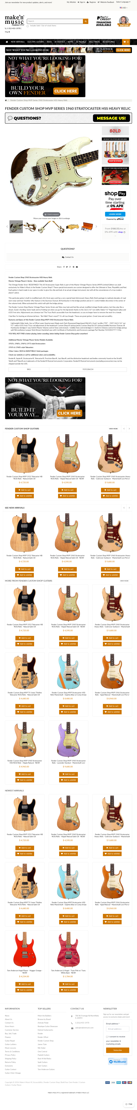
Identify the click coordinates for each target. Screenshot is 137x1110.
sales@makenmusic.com (84, 1022)
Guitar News (16, 1080)
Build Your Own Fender (69, 1077)
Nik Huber (42, 1043)
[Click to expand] (51, 166)
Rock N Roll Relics (44, 1053)
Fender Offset (43, 1032)
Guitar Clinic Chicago (13, 1068)
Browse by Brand (44, 1014)
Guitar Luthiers (10, 1039)
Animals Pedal (43, 1017)
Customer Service (12, 1025)
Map (7, 27)
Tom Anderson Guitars (46, 1064)
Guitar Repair (10, 1035)
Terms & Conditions (12, 1046)
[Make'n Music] (15, 9)
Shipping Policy (10, 1053)
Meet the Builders (44, 1010)
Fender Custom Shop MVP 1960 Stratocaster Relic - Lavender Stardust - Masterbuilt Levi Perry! (68, 758)
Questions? (68, 243)
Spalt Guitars (42, 1057)
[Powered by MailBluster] (117, 1056)
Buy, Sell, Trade (10, 1028)
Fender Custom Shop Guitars (22, 423)
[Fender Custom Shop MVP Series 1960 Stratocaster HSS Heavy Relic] (16, 221)
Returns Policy (10, 1057)
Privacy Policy (10, 1050)
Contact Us (69, 252)
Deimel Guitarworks (45, 1025)
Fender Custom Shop (46, 1035)
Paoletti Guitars (44, 1050)
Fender (40, 1028)
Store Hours (9, 1021)
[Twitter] (67, 262)
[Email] (77, 262)
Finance (8, 1032)
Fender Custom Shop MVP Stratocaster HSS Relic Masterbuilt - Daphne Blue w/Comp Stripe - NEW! (68, 690)
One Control (42, 1046)
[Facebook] (64, 262)
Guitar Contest (10, 1064)
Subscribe (117, 1045)
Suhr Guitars (42, 1061)
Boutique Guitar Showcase (48, 1021)
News (7, 1010)
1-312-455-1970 (13, 23)
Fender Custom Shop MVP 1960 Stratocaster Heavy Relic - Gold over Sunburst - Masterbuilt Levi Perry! (112, 622)
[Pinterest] (74, 262)
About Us (8, 1014)
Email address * (112, 1018)
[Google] (70, 262)
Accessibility (38, 1077)
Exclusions (9, 1061)
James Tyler (42, 1039)
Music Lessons (10, 1043)
